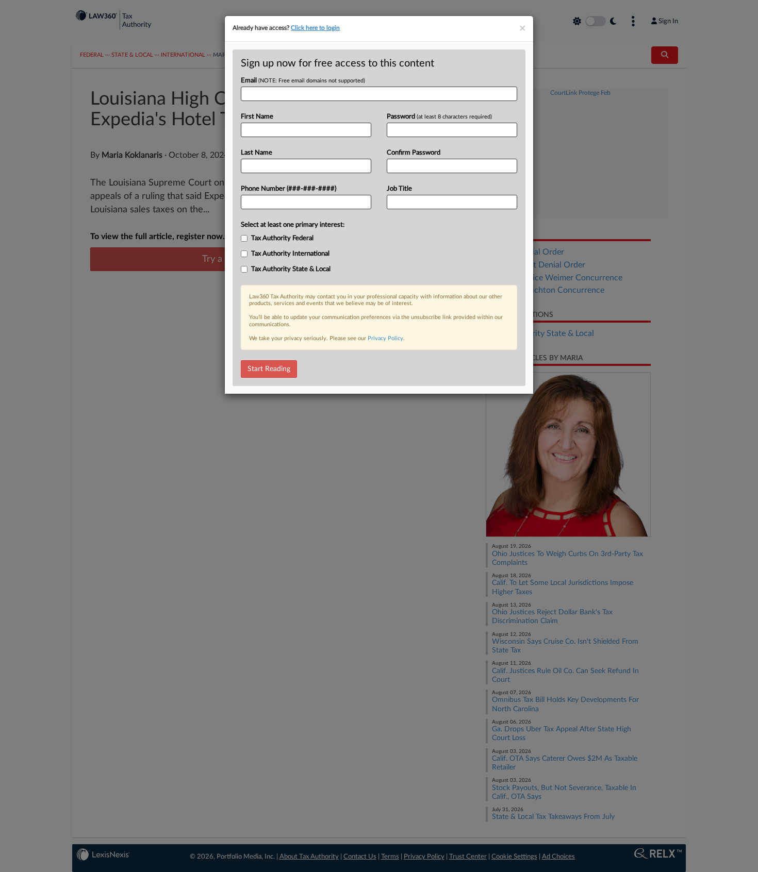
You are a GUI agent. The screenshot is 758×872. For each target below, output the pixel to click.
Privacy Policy (385, 338)
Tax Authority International (290, 253)
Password (439, 116)
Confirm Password (413, 152)
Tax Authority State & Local (291, 269)
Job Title (399, 189)
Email (303, 80)
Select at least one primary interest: (292, 225)
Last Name (256, 152)
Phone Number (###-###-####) (288, 189)
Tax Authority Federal (282, 238)
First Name (257, 116)
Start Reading (269, 369)
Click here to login (315, 28)
